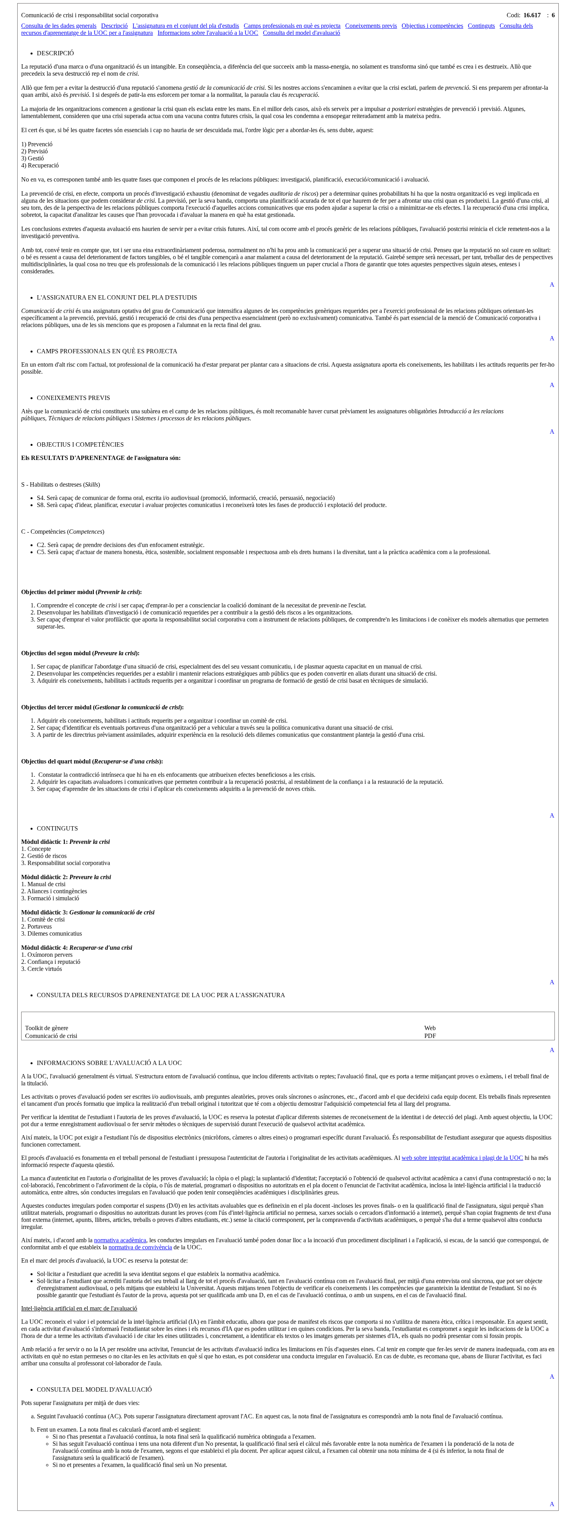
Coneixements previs (371, 25)
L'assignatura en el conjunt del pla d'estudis (185, 25)
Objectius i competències (432, 25)
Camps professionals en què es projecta (292, 25)
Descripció (114, 25)
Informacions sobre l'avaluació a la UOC (208, 32)
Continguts (481, 25)
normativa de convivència (140, 1247)
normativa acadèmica (120, 1240)
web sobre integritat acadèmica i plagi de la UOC (462, 1157)
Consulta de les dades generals (58, 25)
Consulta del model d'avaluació (301, 32)
